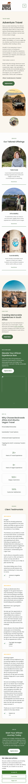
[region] (14, 770)
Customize (14, 776)
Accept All (14, 772)
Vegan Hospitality (18, 326)
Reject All (14, 780)
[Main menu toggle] (24, 6)
